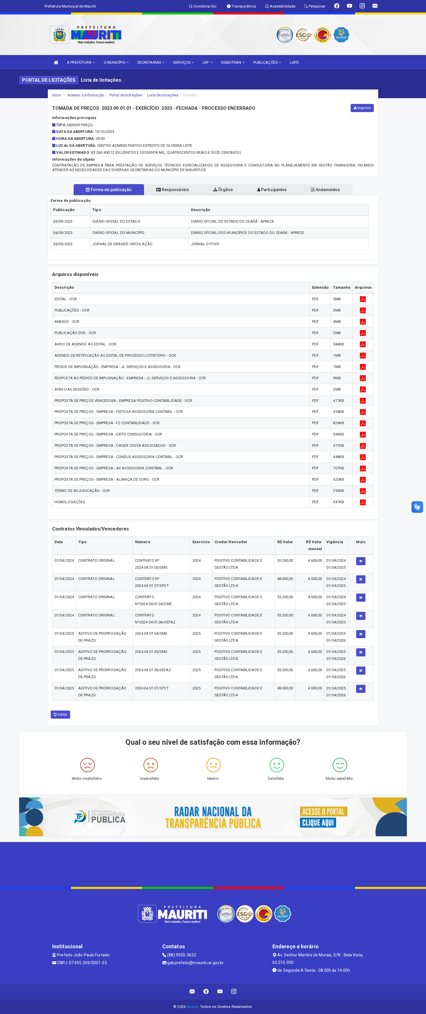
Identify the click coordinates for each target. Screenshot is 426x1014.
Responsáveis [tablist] (175, 189)
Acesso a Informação (86, 95)
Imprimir (364, 108)
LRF (206, 62)
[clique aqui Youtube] (220, 991)
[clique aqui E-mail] (192, 991)
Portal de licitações (126, 95)
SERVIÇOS (182, 62)
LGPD (294, 62)
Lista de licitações (162, 95)
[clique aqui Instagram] (234, 991)
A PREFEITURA (79, 62)
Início (56, 95)
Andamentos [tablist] (327, 189)
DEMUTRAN (231, 62)
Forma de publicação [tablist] (111, 189)
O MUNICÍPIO (115, 62)
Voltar (62, 715)
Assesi (193, 1006)
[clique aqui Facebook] (206, 991)
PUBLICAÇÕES (266, 62)
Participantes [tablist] (273, 189)
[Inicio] (56, 62)
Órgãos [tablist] (225, 189)
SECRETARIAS (149, 62)
